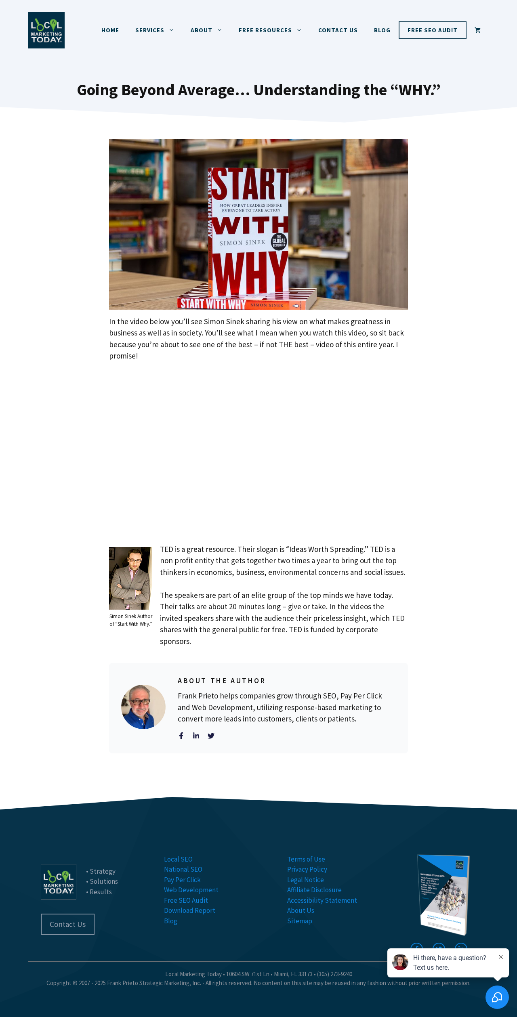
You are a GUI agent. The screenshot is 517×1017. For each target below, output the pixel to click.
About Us (300, 910)
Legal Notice (305, 879)
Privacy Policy (307, 869)
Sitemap (299, 920)
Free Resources (265, 30)
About (201, 30)
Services (149, 30)
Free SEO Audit (433, 30)
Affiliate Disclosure (314, 889)
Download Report (189, 910)
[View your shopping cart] (478, 30)
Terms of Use (306, 859)
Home (110, 30)
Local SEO (178, 859)
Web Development (191, 889)
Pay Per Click (182, 879)
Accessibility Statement (322, 900)
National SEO (183, 869)
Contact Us (338, 30)
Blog (382, 30)
